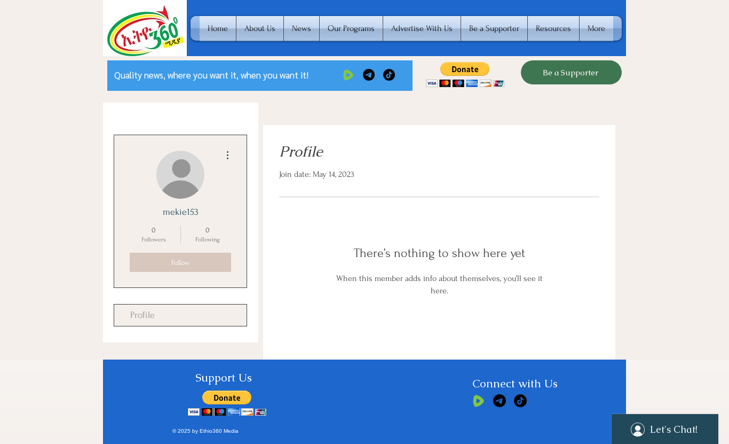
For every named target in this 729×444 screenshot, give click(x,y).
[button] (465, 74)
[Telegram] (369, 75)
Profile (142, 315)
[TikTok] (389, 75)
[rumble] (348, 75)
